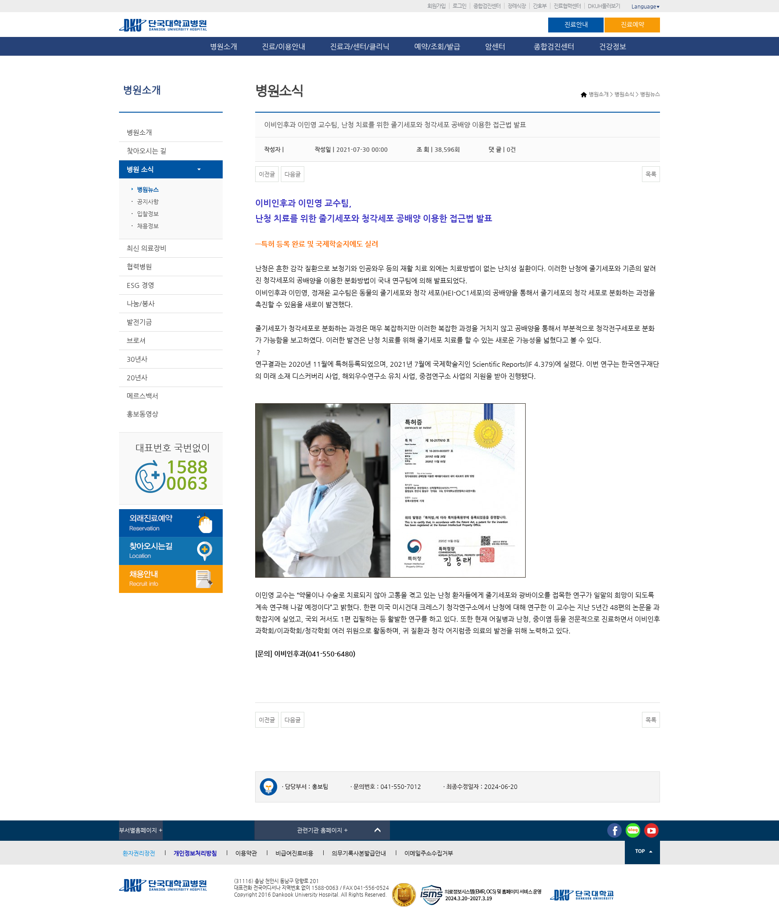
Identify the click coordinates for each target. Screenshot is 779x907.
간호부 (539, 6)
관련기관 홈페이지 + (322, 830)
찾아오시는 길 (146, 151)
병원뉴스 (148, 189)
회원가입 (436, 6)
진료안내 (576, 24)
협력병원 (139, 266)
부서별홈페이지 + (141, 830)
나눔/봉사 (141, 303)
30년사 (137, 359)
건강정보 (612, 46)
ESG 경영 (140, 285)
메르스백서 (142, 396)
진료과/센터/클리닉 (360, 46)
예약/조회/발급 (437, 46)
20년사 (137, 377)
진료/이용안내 (283, 46)
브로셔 (136, 340)
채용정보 (148, 226)
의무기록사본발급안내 (359, 853)
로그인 (459, 6)
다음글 (292, 174)
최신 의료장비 (146, 248)
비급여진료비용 (294, 853)
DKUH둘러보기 (604, 6)
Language (646, 6)
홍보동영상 (142, 414)
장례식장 (517, 6)
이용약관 (246, 853)
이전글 (267, 174)
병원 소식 (140, 169)
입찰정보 (148, 213)
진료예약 (632, 24)
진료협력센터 (567, 6)
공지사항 (148, 201)
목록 (651, 174)
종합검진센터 (486, 6)
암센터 (497, 46)
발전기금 (139, 322)
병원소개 (223, 46)
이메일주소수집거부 (428, 853)
